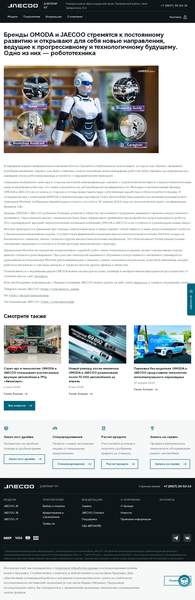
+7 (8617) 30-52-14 (177, 486)
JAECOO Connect (93, 513)
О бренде (127, 506)
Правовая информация (136, 519)
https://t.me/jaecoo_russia (60, 289)
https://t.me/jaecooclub (57, 302)
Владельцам (54, 16)
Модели (13, 16)
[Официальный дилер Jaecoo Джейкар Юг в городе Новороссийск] (23, 5)
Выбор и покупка (54, 506)
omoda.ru (40, 276)
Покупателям (31, 16)
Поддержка (89, 519)
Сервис (87, 506)
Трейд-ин (49, 523)
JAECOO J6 (11, 506)
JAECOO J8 (11, 513)
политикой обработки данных (76, 568)
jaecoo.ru (140, 282)
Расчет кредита (117, 464)
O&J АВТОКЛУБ (91, 526)
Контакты (167, 500)
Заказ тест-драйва (22, 459)
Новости (126, 513)
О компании (74, 16)
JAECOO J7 (11, 519)
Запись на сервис (167, 464)
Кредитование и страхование (53, 515)
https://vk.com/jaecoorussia (29, 295)
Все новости (17, 405)
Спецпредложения (71, 464)
